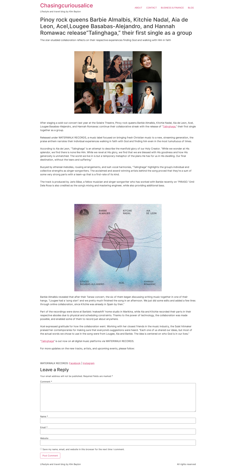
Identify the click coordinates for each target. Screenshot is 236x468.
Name (44, 416)
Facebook (75, 363)
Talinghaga (169, 126)
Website (44, 438)
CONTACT (151, 7)
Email (44, 427)
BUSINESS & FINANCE (172, 7)
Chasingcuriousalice (66, 5)
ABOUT (138, 7)
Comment (46, 381)
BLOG (191, 7)
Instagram (89, 363)
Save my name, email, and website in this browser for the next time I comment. (83, 449)
